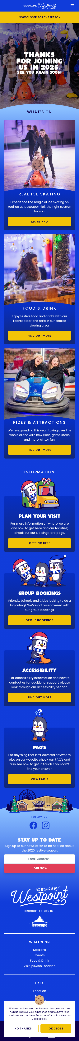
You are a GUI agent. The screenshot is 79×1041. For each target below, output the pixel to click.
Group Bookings (39, 620)
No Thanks (23, 1028)
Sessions (39, 950)
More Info (39, 221)
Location (39, 991)
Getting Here (39, 543)
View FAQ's (39, 779)
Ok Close (56, 1028)
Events (40, 955)
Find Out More (39, 336)
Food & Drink (39, 960)
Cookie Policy (39, 1018)
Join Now (39, 868)
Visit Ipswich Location (39, 966)
